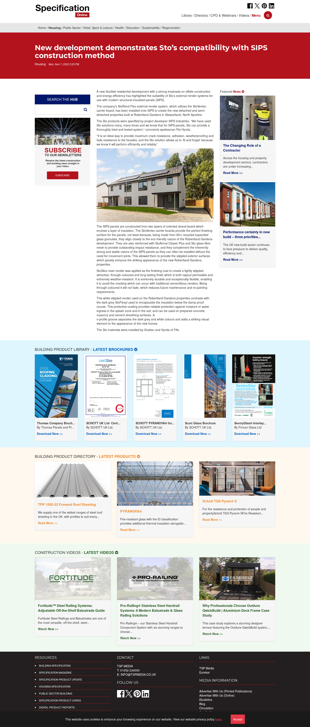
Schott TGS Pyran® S (219, 501)
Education (133, 28)
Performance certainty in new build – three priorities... (246, 234)
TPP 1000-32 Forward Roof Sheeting (67, 504)
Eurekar (204, 672)
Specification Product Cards (60, 700)
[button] (256, 15)
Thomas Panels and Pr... (57, 427)
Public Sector (72, 28)
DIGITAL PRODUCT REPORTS (57, 707)
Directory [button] (201, 15)
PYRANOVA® (131, 511)
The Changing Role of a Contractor (242, 148)
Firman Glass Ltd (250, 427)
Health (119, 28)
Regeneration (171, 28)
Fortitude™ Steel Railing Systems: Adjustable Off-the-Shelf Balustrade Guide (71, 608)
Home (42, 28)
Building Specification (55, 665)
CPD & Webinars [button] (223, 15)
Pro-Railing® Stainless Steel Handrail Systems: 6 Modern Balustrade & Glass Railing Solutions (151, 610)
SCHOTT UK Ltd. (101, 427)
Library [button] (187, 15)
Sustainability (151, 28)
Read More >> (233, 173)
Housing (55, 28)
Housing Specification (54, 686)
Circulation (206, 708)
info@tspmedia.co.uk (138, 674)
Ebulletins (205, 699)
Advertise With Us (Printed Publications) (225, 691)
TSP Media (206, 668)
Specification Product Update (60, 679)
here (218, 719)
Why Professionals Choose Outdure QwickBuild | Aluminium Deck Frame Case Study (236, 610)
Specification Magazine (55, 672)
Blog (202, 704)
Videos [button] (244, 15)
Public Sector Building (55, 693)
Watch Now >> (48, 629)
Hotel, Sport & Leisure (98, 28)
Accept (237, 719)
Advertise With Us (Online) (217, 695)
